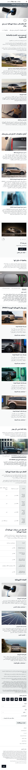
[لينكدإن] (3, 699)
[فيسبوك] (12, 699)
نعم (4, 766)
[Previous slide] (25, 239)
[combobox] (14, 706)
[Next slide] (20, 239)
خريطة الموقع (24, 741)
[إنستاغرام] (24, 699)
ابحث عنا (25, 733)
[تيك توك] (20, 699)
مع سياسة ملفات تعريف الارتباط (21, 759)
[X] (7, 699)
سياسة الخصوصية (23, 735)
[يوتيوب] (16, 699)
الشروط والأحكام (23, 730)
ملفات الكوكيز (24, 738)
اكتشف (21, 249)
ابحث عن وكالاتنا (21, 722)
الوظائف (25, 728)
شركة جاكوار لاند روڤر (23, 743)
